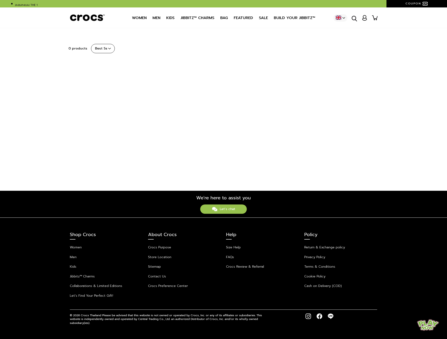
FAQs (230, 257)
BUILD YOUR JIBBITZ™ (294, 18)
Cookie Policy (314, 276)
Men (156, 18)
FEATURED (243, 18)
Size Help (233, 247)
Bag (224, 18)
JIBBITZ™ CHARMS (197, 18)
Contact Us (157, 276)
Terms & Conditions (319, 266)
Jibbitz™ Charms (82, 276)
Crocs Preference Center (168, 285)
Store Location (159, 257)
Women (139, 18)
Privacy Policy (314, 257)
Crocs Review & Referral (245, 266)
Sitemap (154, 266)
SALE (263, 18)
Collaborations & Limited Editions (96, 285)
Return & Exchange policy (324, 247)
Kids (170, 18)
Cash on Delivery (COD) (323, 285)
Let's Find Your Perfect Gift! (91, 295)
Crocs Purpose (159, 247)
